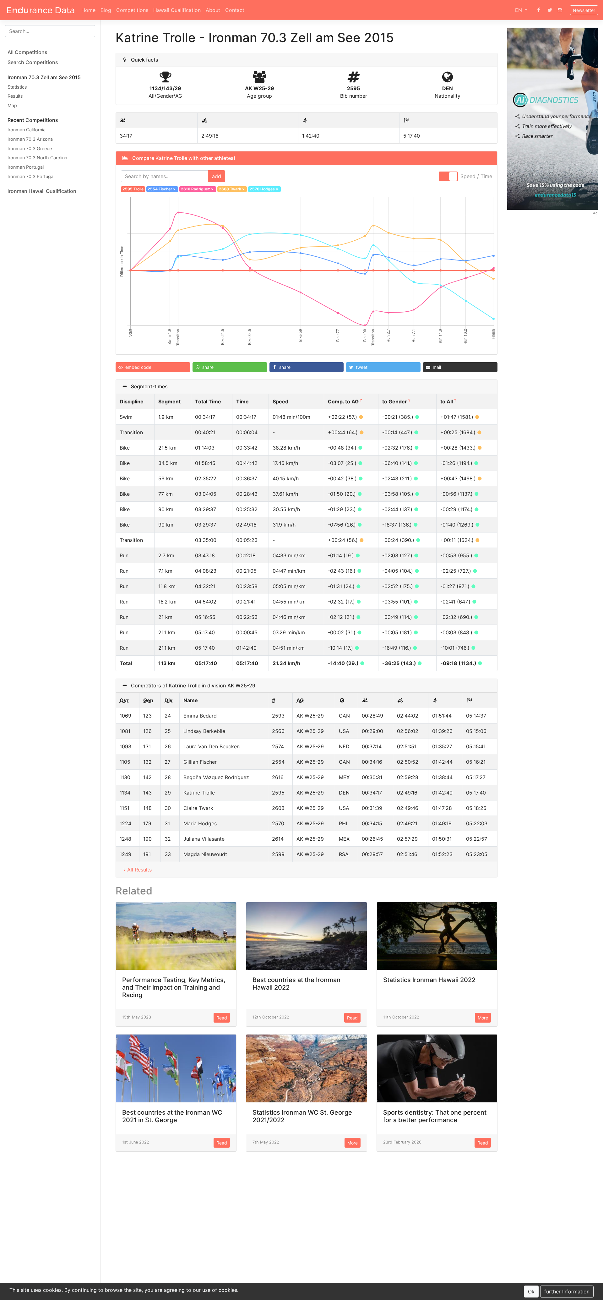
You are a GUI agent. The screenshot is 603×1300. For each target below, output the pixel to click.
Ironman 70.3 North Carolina (37, 158)
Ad (595, 213)
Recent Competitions (33, 120)
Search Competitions (33, 62)
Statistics (17, 87)
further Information (566, 1291)
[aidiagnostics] (552, 118)
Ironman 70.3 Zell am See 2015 (44, 77)
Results (15, 96)
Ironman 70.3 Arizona (30, 139)
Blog (105, 10)
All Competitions (27, 52)
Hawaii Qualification (177, 10)
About (213, 10)
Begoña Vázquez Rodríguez (216, 777)
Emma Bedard (200, 716)
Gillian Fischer (200, 762)
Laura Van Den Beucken (211, 746)
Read (221, 1017)
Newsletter (584, 10)
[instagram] (560, 10)
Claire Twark (198, 808)
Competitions (132, 10)
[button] (153, 367)
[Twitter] (550, 10)
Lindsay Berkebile (204, 731)
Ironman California (27, 130)
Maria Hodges (200, 823)
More (483, 1017)
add (216, 176)
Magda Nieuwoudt (205, 854)
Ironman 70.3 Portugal (31, 176)
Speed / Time (476, 176)
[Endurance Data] (40, 10)
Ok (531, 1291)
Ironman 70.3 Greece (30, 148)
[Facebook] (538, 10)
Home (88, 10)
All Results (139, 869)
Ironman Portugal (26, 167)
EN (519, 10)
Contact (234, 10)
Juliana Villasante (204, 839)
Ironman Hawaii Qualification (42, 191)
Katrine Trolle (199, 792)
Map (12, 105)
